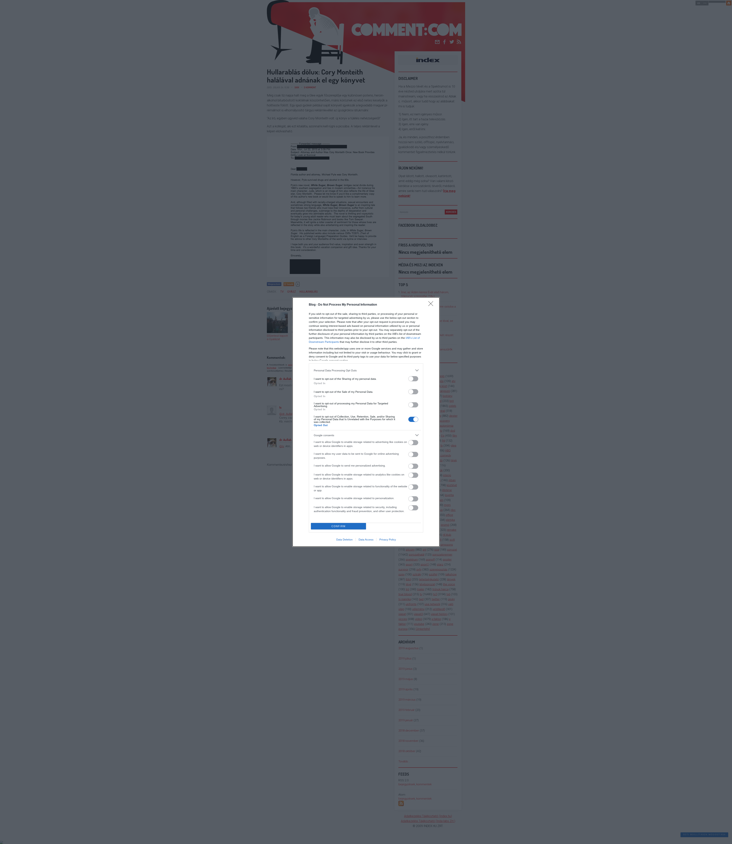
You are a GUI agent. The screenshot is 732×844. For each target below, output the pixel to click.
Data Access (366, 539)
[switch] (413, 378)
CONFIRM (338, 526)
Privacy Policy (387, 539)
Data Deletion (344, 539)
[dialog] (366, 422)
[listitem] (366, 370)
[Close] (432, 304)
